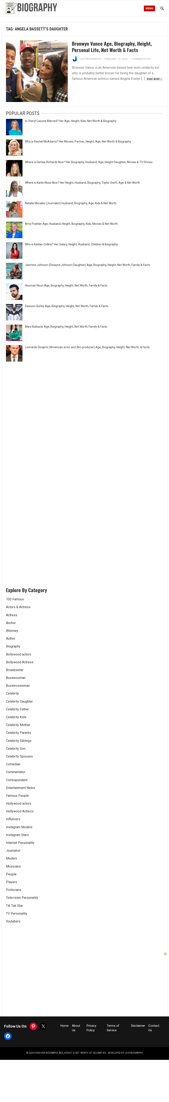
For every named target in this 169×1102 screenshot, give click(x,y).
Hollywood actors (18, 803)
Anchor (11, 623)
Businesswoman (18, 686)
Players (11, 882)
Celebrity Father (17, 709)
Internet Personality (20, 843)
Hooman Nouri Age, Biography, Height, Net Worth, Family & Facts (66, 285)
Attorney (12, 631)
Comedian (13, 764)
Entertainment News (20, 788)
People (11, 874)
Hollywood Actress (20, 811)
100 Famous (15, 599)
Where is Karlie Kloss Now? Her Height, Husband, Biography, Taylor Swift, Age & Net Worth (82, 182)
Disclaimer (138, 1026)
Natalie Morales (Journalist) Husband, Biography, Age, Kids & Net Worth (70, 203)
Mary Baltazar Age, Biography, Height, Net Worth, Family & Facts (66, 326)
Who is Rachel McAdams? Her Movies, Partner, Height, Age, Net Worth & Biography (78, 141)
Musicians (13, 866)
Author (10, 638)
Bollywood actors (18, 654)
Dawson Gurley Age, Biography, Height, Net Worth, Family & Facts (66, 306)
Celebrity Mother (18, 725)
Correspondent (16, 780)
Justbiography (90, 58)
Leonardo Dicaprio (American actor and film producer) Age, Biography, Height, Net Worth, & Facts (87, 347)
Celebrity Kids (16, 717)
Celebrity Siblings (19, 741)
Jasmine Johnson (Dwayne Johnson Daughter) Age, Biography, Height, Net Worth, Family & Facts (87, 265)
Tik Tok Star (14, 906)
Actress (11, 615)
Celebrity (12, 693)
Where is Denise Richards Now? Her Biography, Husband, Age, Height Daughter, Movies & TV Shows (89, 162)
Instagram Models (19, 827)
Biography (13, 646)
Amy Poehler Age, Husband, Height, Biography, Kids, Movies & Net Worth (71, 223)
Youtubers (13, 921)
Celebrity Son (15, 749)
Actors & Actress (18, 607)
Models (11, 858)
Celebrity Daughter (19, 701)
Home (64, 1026)
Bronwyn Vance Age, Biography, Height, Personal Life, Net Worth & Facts (112, 46)
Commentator (15, 772)
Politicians (13, 890)
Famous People (17, 796)
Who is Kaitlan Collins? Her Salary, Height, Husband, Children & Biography (71, 244)
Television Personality (22, 898)
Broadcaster (14, 670)
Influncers (13, 819)
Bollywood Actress (19, 662)
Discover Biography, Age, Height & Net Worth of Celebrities (70, 1052)
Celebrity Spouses (19, 756)
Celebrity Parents (18, 733)
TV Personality (16, 913)
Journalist (13, 851)
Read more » (154, 79)
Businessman (16, 678)
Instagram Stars (17, 835)
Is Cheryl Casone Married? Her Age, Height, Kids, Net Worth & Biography (70, 121)
